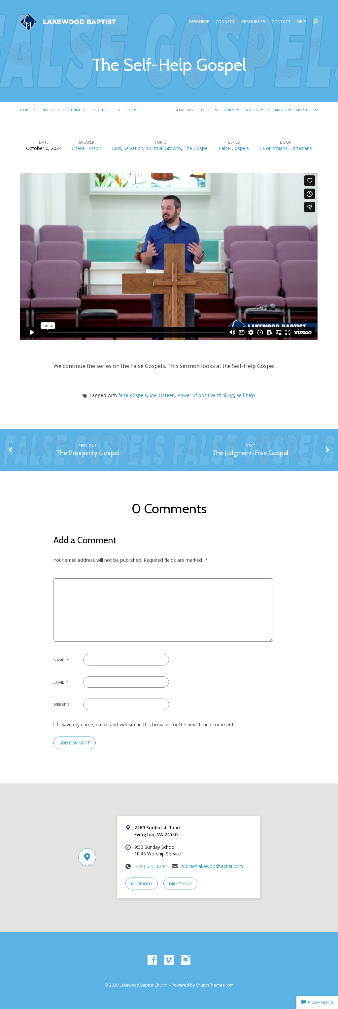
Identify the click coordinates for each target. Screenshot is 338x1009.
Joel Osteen (162, 395)
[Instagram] (185, 960)
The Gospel (196, 148)
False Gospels (234, 148)
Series (228, 109)
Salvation (133, 148)
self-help (246, 395)
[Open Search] (315, 21)
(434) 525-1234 (150, 866)
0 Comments (320, 1002)
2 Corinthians (273, 148)
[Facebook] (152, 960)
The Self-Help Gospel (122, 109)
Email (60, 682)
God (91, 109)
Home (25, 109)
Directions (180, 883)
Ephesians (301, 148)
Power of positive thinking (205, 395)
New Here (199, 21)
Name (60, 659)
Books (251, 109)
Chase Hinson (86, 148)
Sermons (46, 109)
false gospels (132, 395)
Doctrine (71, 109)
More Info (141, 883)
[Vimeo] (169, 960)
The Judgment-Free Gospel (250, 453)
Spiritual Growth (163, 148)
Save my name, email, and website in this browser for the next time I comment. (148, 724)
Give (301, 21)
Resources (253, 21)
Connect (225, 21)
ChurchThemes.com (215, 985)
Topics (206, 109)
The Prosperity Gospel (87, 453)
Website (61, 704)
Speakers (277, 109)
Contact (281, 21)
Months (305, 109)
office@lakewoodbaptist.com (212, 866)
